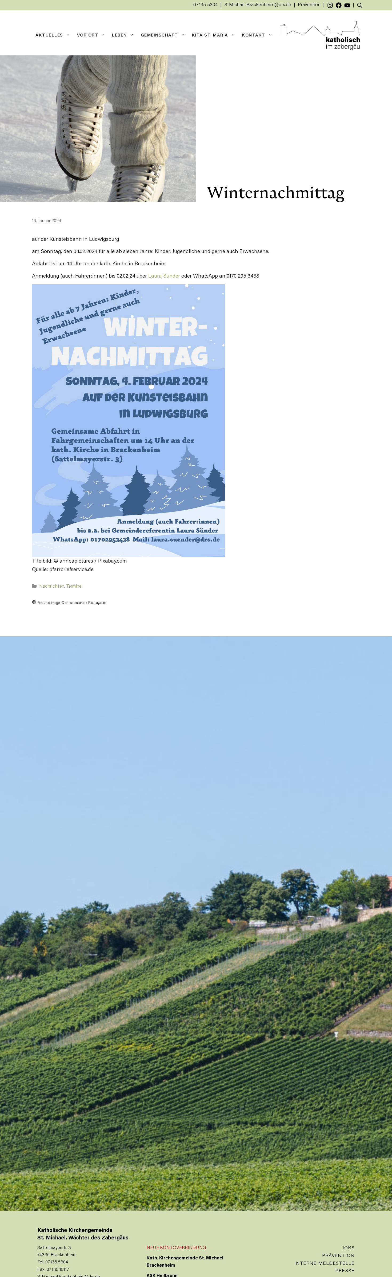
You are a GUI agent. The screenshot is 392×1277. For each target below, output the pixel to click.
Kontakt (253, 35)
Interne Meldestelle (324, 1263)
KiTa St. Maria (210, 35)
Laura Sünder (164, 276)
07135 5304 (205, 5)
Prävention (309, 5)
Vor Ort (87, 35)
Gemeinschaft (159, 35)
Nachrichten (51, 586)
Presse (344, 1271)
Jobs (348, 1248)
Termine (74, 586)
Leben (119, 35)
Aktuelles (49, 35)
